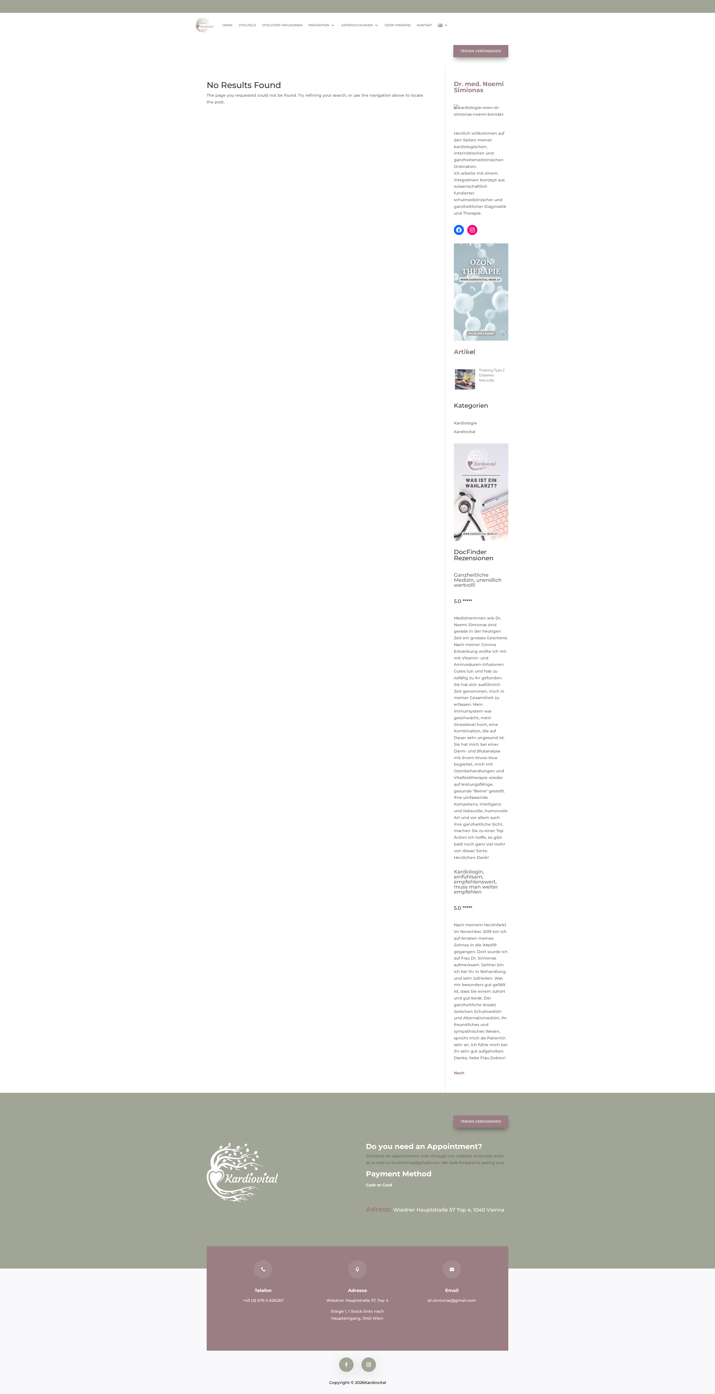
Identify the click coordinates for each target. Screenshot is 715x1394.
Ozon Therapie (398, 25)
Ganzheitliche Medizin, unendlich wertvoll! (478, 580)
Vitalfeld (247, 25)
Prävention (318, 25)
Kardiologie (465, 423)
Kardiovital (464, 431)
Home (227, 25)
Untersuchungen (357, 25)
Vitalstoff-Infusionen (282, 25)
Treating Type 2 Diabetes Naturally (492, 375)
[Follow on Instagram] (368, 1364)
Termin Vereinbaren (481, 51)
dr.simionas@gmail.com (452, 1300)
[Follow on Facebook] (346, 1364)
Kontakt (424, 25)
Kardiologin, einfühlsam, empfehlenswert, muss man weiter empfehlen (476, 882)
